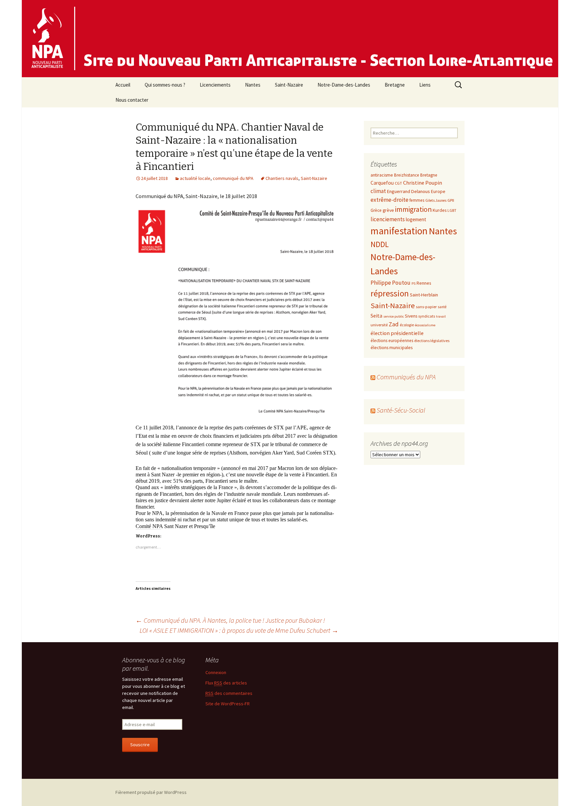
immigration (413, 209)
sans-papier (426, 306)
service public (393, 316)
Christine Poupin (422, 182)
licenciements (388, 219)
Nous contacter (131, 100)
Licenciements (215, 85)
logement (416, 219)
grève (388, 210)
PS (414, 283)
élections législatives (431, 340)
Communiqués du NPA (406, 377)
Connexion (215, 672)
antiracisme (382, 175)
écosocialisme (425, 325)
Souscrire (140, 744)
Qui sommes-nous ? (165, 85)
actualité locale (195, 178)
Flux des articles (226, 682)
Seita (376, 315)
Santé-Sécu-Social (401, 410)
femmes (416, 200)
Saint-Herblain (424, 295)
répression (390, 293)
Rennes (424, 283)
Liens (425, 85)
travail (441, 316)
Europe (438, 191)
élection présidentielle (397, 333)
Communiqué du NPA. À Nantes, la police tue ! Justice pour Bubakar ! (230, 620)
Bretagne (395, 85)
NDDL (380, 244)
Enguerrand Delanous (408, 191)
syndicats (426, 316)
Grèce (376, 210)
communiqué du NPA (233, 178)
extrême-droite (389, 199)
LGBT (451, 210)
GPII (450, 200)
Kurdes (439, 210)
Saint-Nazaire (289, 85)
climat (378, 191)
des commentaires (228, 693)
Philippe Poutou (390, 282)
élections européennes (392, 340)
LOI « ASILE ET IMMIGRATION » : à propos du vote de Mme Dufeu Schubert (239, 630)
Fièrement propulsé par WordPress (151, 792)
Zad (394, 324)
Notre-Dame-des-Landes (344, 85)
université (379, 324)
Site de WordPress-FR (227, 703)
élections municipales (392, 347)
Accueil (122, 85)
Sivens (411, 316)
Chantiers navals (281, 178)
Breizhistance (406, 175)
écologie (407, 324)
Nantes (252, 85)
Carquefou (382, 183)
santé (442, 306)
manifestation (399, 231)
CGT (398, 183)
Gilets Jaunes (435, 200)
